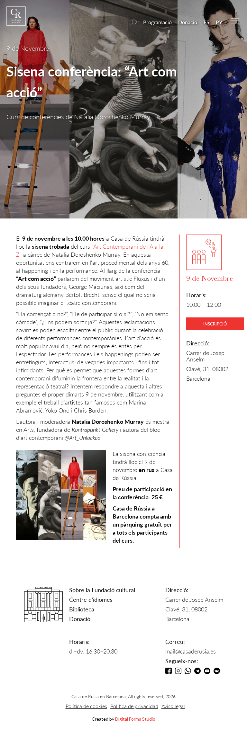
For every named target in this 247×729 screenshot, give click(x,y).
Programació (157, 22)
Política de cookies (86, 706)
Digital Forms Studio (135, 719)
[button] (235, 20)
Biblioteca (81, 609)
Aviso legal (173, 706)
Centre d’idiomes (91, 599)
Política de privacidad (134, 706)
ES (206, 22)
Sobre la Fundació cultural (102, 590)
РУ (219, 22)
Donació (187, 22)
